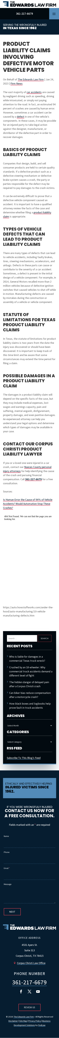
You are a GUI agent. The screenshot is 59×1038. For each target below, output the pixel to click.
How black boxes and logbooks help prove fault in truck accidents (30, 705)
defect (20, 116)
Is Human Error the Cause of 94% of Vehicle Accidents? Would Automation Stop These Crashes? (27, 503)
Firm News (16, 83)
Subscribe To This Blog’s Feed (24, 758)
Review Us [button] (29, 1007)
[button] (54, 13)
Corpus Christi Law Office (31, 963)
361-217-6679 (24, 14)
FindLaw (41, 1025)
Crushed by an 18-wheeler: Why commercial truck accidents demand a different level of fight (30, 671)
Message (7, 884)
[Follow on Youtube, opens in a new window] (38, 991)
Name (6, 836)
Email (7, 868)
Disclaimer (13, 1021)
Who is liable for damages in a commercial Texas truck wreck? (27, 658)
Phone (6, 852)
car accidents (34, 92)
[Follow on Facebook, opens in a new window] (21, 991)
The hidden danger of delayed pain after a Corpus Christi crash (29, 684)
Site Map (23, 1021)
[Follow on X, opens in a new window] (29, 991)
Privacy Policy (34, 1021)
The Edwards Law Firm (31, 79)
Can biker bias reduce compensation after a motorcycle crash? (30, 695)
